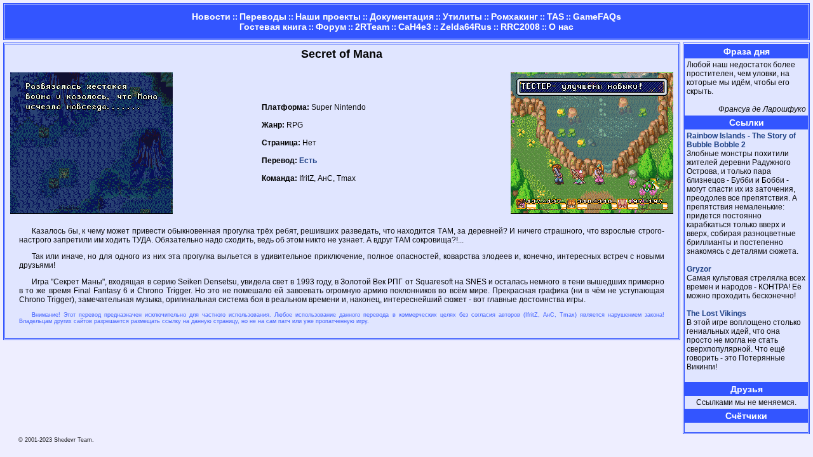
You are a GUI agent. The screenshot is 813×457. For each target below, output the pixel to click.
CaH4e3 (414, 27)
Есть (308, 160)
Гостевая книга (273, 27)
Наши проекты (328, 16)
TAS (555, 16)
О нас (561, 27)
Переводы (262, 16)
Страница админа (708, 427)
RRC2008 (520, 27)
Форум (331, 27)
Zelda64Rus (466, 27)
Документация (402, 16)
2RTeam (372, 27)
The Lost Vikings (716, 313)
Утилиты (462, 16)
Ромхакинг (514, 16)
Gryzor (699, 269)
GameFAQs (597, 16)
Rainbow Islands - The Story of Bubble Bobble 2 (741, 140)
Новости (211, 16)
